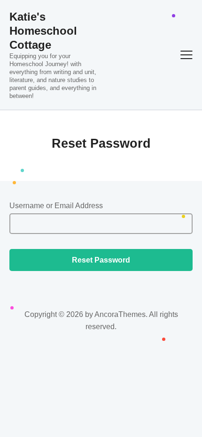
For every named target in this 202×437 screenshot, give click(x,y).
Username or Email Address (56, 206)
